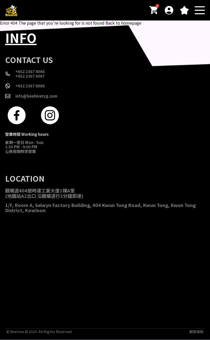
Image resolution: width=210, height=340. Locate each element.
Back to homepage (123, 23)
